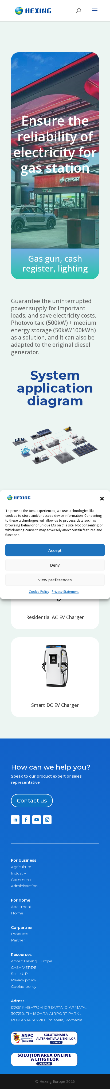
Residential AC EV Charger (55, 617)
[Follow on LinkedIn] (15, 819)
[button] (102, 498)
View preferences (55, 579)
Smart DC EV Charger (55, 705)
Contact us (32, 800)
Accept (55, 550)
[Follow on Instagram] (47, 819)
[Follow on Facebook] (26, 819)
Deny (55, 565)
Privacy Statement (65, 591)
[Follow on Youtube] (36, 819)
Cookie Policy (39, 591)
